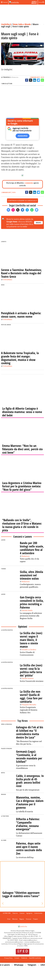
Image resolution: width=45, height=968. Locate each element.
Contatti (16, 958)
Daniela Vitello (27, 610)
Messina (14, 919)
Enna (8, 919)
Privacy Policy (8, 958)
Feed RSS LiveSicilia (35, 958)
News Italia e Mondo (22, 24)
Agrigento (29, 913)
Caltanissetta (38, 913)
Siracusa (28, 919)
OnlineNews (7, 279)
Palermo (15, 913)
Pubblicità (24, 958)
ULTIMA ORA (7, 913)
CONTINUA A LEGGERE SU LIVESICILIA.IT (22, 200)
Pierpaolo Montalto (29, 704)
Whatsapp (15, 965)
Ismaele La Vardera (29, 649)
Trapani (35, 919)
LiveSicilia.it (6, 24)
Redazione (15, 77)
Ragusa (21, 919)
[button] (2, 903)
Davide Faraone (28, 678)
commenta (29, 183)
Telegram (28, 965)
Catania (22, 913)
